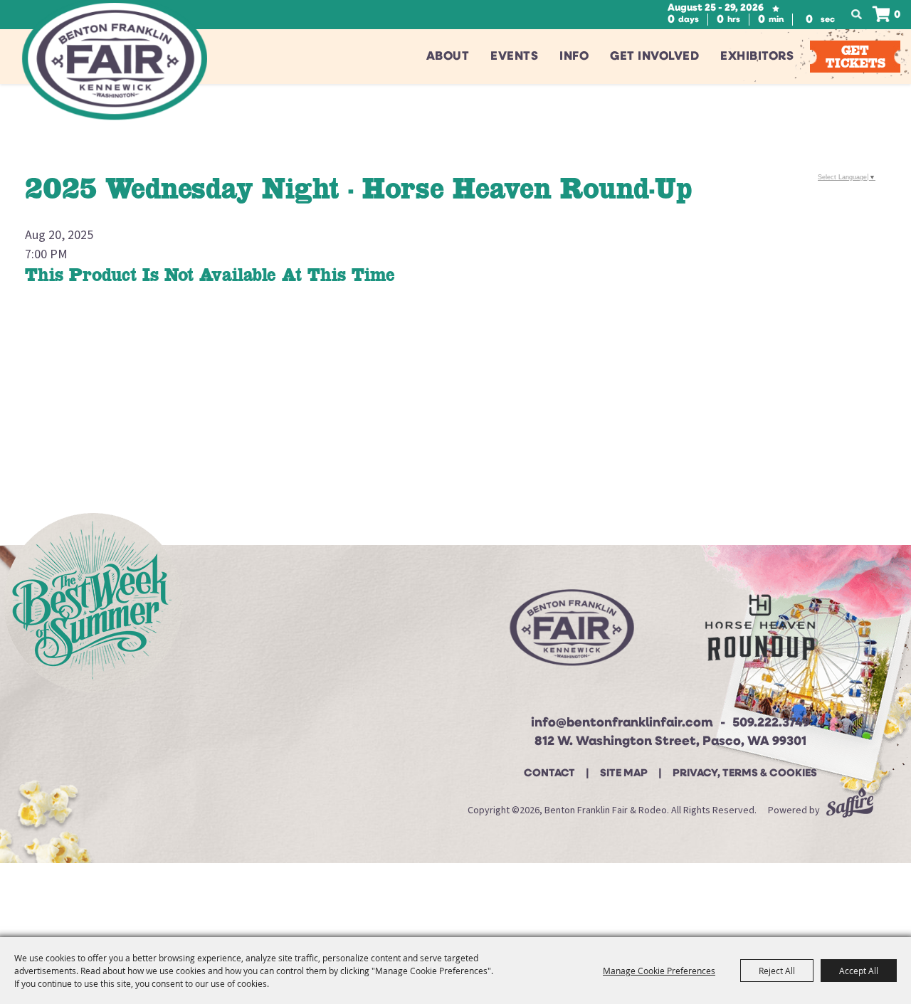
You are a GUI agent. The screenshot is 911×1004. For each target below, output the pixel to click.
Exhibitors (757, 57)
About (448, 57)
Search (860, 15)
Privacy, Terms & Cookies (745, 773)
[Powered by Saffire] (849, 810)
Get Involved (654, 57)
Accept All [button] (858, 970)
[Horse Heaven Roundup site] (760, 633)
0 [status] (897, 15)
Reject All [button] (777, 970)
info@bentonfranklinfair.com (622, 723)
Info (574, 57)
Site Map (624, 773)
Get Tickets (855, 56)
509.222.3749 (771, 723)
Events (514, 57)
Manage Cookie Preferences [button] (659, 970)
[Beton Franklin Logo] (570, 633)
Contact (549, 773)
